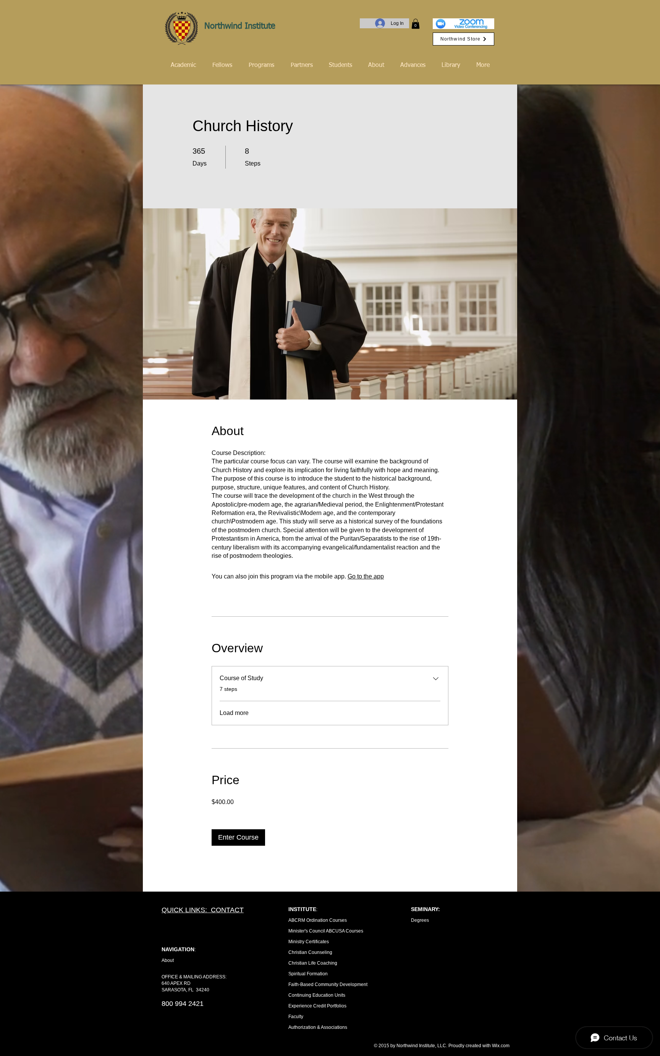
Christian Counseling (310, 952)
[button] (415, 24)
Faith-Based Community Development (327, 984)
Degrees (420, 920)
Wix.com (501, 1045)
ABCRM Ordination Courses (317, 920)
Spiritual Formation (308, 973)
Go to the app (366, 576)
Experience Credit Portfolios (317, 1006)
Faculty (295, 1016)
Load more (234, 713)
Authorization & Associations (317, 1027)
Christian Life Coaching (312, 963)
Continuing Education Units (316, 995)
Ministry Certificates (308, 941)
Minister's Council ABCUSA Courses (325, 931)
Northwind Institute (239, 26)
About (168, 960)
